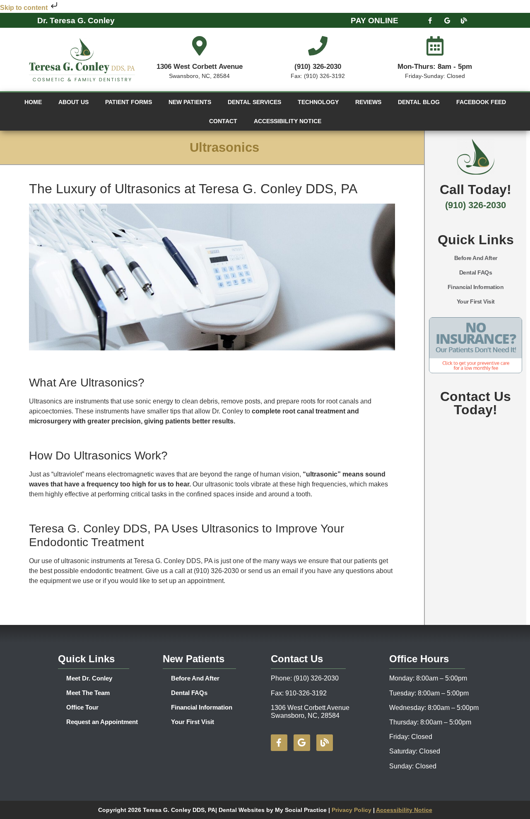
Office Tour (82, 707)
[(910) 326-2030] (318, 46)
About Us (73, 102)
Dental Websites (242, 810)
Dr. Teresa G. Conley (76, 20)
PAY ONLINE (374, 20)
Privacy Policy (352, 810)
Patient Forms (128, 102)
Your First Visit (476, 301)
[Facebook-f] (430, 20)
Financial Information (476, 287)
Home (33, 102)
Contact (223, 121)
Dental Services (254, 102)
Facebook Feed (481, 102)
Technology (318, 102)
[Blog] (464, 20)
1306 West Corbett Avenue (200, 66)
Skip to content (24, 7)
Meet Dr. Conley (89, 678)
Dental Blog (419, 102)
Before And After (475, 258)
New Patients (190, 102)
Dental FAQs (475, 272)
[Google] (447, 20)
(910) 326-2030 (317, 66)
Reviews (368, 102)
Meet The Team (88, 692)
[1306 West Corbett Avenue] (199, 46)
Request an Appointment (102, 721)
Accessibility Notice (287, 121)
